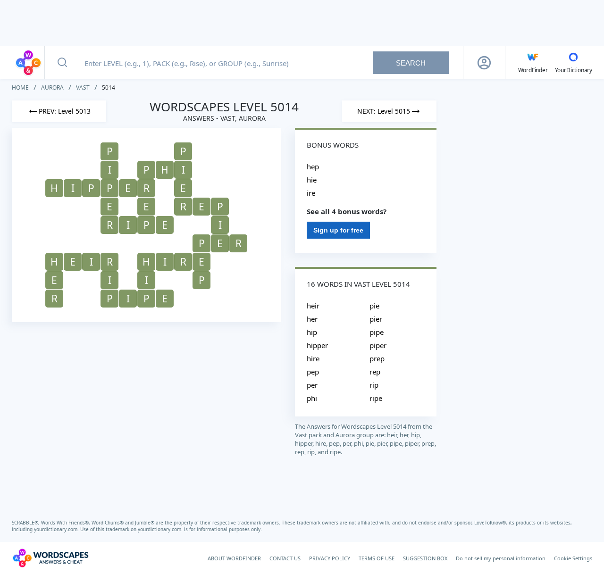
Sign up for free (338, 230)
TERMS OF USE (376, 558)
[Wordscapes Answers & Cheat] (28, 62)
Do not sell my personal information (500, 558)
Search (411, 63)
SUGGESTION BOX (425, 558)
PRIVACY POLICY (329, 558)
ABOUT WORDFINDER (234, 558)
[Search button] (62, 62)
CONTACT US (285, 558)
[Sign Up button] (484, 62)
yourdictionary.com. (57, 529)
